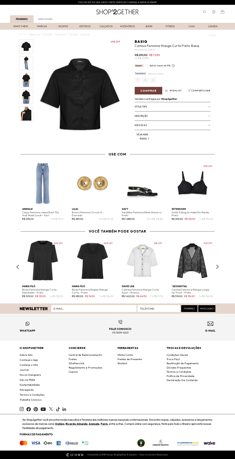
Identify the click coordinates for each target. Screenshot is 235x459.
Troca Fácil (173, 359)
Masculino (45, 19)
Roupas (63, 26)
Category (61, 34)
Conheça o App (29, 359)
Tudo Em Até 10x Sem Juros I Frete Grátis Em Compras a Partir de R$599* (117, 2)
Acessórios (127, 26)
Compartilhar (200, 90)
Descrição (141, 115)
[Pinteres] (36, 409)
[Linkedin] (64, 409)
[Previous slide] (18, 267)
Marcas (42, 26)
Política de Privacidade (181, 376)
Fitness (170, 26)
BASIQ (141, 41)
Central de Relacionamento (85, 354)
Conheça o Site (29, 364)
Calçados (106, 26)
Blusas (74, 34)
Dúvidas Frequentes (179, 367)
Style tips (141, 106)
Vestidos (85, 26)
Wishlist (122, 363)
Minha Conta (125, 354)
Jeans (148, 26)
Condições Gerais (177, 354)
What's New (20, 26)
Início (22, 34)
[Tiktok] (58, 409)
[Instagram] (22, 409)
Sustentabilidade (30, 384)
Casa (191, 26)
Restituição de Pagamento (183, 363)
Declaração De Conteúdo (182, 380)
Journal (24, 369)
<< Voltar (211, 35)
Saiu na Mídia (27, 379)
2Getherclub (76, 363)
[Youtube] (43, 409)
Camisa (85, 34)
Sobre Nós (26, 354)
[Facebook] (28, 409)
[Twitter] (51, 409)
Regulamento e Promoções (86, 367)
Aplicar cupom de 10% (159, 65)
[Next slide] (217, 267)
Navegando (27, 389)
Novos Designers (30, 374)
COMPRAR (148, 90)
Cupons (73, 371)
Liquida (213, 26)
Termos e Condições (32, 394)
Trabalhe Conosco (31, 399)
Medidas (141, 125)
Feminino (22, 19)
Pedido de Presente (130, 359)
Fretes (73, 359)
